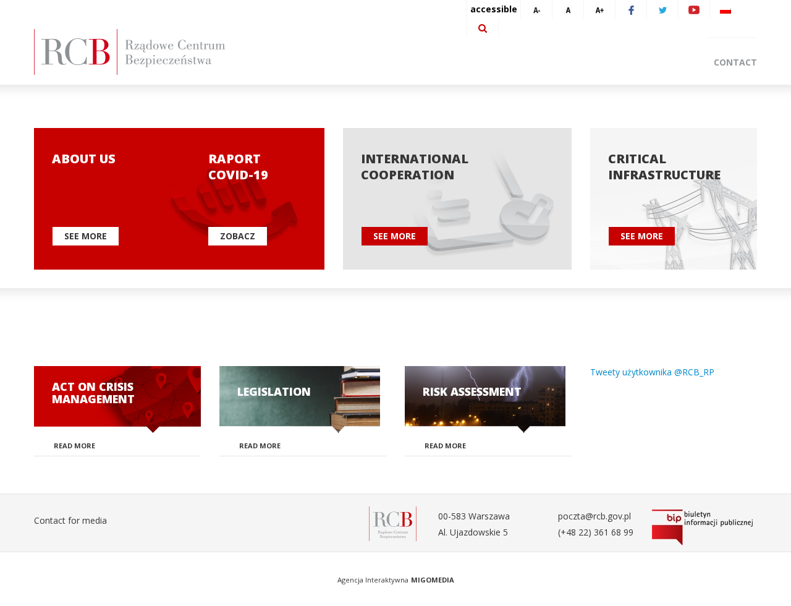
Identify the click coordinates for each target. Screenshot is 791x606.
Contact (735, 62)
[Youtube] (694, 9)
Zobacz (237, 236)
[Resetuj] (568, 9)
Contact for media (70, 520)
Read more (74, 445)
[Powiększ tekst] (599, 9)
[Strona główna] (148, 52)
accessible (493, 9)
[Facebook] (631, 9)
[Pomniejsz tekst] (536, 9)
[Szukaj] (482, 28)
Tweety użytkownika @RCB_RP (652, 372)
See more (85, 236)
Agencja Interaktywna (372, 579)
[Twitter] (662, 9)
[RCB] (393, 523)
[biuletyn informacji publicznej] (704, 527)
